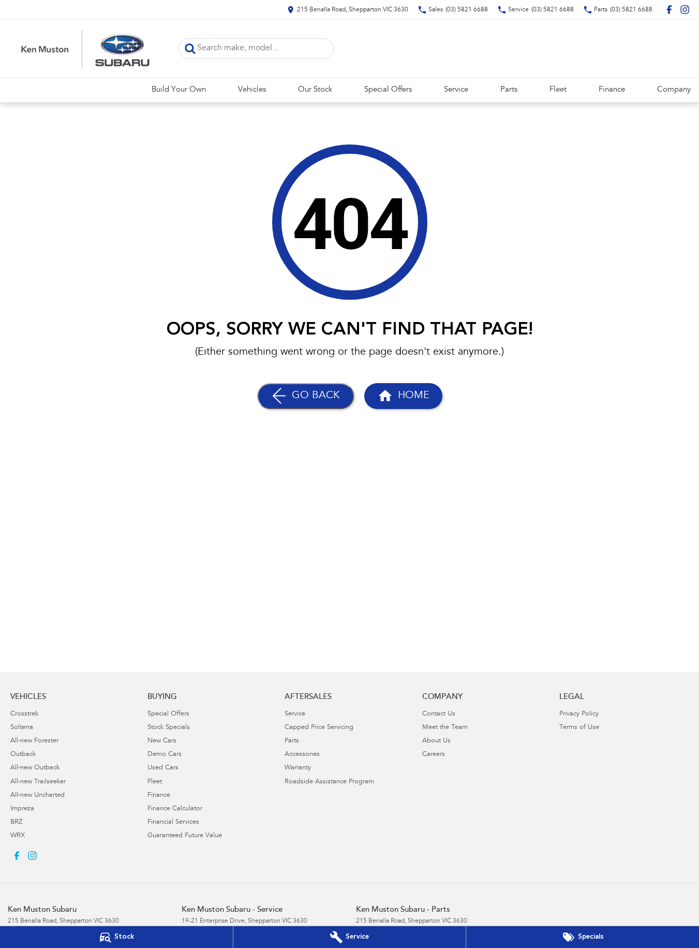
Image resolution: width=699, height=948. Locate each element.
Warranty (298, 768)
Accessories (302, 754)
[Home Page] (85, 48)
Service (456, 90)
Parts (508, 90)
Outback (23, 754)
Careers (433, 754)
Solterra (21, 727)
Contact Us (438, 714)
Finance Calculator (174, 809)
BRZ (16, 822)
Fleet (558, 90)
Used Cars (163, 768)
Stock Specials (168, 727)
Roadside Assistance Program (329, 782)
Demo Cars (164, 754)
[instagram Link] (684, 9)
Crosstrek (24, 714)
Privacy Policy (579, 714)
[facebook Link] (669, 9)
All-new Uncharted (37, 795)
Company (674, 90)
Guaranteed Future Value (184, 836)
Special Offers (388, 90)
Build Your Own (179, 90)
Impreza (22, 809)
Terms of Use (579, 727)
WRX (17, 836)
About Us (436, 741)
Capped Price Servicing (319, 727)
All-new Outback (35, 768)
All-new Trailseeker (38, 782)
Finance (612, 90)
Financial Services (173, 822)
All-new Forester (34, 741)
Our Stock (315, 90)
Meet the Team (445, 727)
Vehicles (252, 90)
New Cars (161, 741)
